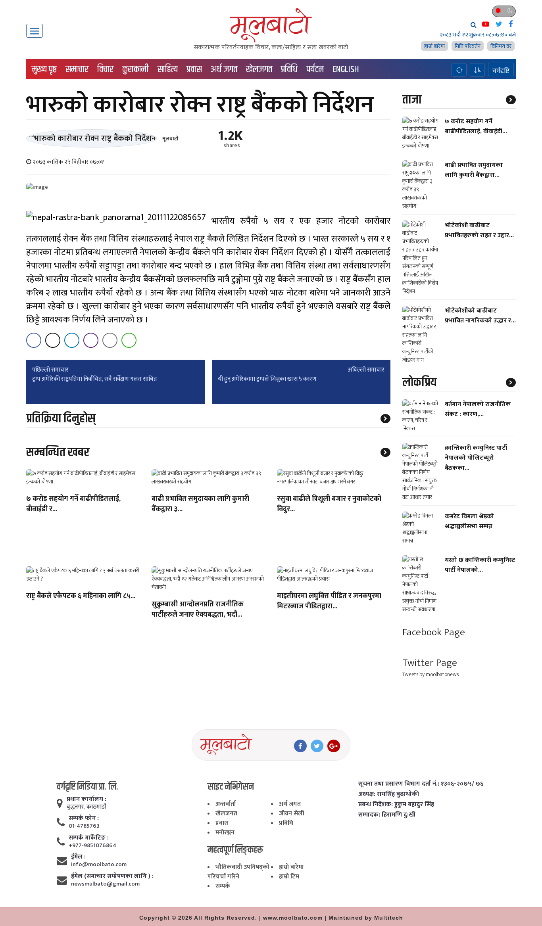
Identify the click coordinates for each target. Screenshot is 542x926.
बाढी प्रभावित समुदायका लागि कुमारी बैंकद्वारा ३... (200, 504)
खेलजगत (259, 69)
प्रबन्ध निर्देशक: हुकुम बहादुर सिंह (396, 804)
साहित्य (168, 69)
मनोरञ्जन (224, 832)
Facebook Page (433, 632)
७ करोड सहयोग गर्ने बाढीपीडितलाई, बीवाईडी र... (73, 504)
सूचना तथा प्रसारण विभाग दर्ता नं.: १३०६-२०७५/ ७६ (420, 784)
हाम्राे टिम (289, 876)
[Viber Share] (90, 340)
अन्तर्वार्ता (225, 804)
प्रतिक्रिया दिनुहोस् (61, 418)
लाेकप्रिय (419, 382)
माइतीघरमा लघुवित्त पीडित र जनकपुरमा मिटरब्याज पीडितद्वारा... (329, 601)
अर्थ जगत (224, 69)
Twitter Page (429, 662)
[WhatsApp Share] (128, 340)
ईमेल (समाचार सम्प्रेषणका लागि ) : (112, 876)
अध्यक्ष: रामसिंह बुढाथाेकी (388, 794)
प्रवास (194, 69)
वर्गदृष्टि (500, 70)
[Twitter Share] (52, 340)
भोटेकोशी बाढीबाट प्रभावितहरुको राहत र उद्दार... (479, 230)
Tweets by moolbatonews (430, 674)
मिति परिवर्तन (467, 46)
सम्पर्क (222, 886)
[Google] (334, 746)
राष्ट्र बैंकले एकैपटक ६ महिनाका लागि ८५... (80, 596)
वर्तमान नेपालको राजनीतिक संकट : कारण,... (478, 409)
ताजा (411, 99)
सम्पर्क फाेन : (84, 818)
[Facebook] (300, 746)
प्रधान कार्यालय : (86, 799)
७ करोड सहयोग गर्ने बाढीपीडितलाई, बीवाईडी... (476, 126)
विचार (105, 69)
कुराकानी (135, 69)
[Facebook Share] (33, 340)
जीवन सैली (291, 813)
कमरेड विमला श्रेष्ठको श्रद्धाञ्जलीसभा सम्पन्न (469, 521)
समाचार (76, 69)
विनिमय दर (500, 46)
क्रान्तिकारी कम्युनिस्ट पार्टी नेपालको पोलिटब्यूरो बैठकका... (476, 458)
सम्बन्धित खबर (57, 452)
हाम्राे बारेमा (434, 46)
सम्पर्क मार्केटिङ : (89, 838)
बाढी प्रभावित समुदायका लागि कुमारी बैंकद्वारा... (474, 170)
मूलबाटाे (170, 138)
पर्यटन (315, 69)
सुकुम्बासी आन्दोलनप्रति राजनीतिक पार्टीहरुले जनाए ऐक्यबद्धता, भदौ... (198, 610)
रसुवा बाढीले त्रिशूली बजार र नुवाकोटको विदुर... (329, 504)
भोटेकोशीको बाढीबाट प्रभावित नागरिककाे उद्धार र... (480, 315)
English (346, 69)
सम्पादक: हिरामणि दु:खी (386, 815)
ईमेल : (78, 857)
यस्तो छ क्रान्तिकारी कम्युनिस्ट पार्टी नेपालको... (480, 565)
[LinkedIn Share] (71, 340)
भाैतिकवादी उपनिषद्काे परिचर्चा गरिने (238, 872)
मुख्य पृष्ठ (44, 69)
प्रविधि (289, 69)
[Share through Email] (109, 340)
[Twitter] (317, 746)
